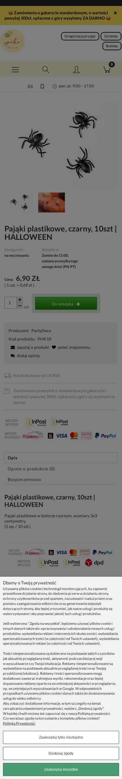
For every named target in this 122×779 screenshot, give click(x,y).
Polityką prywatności (94, 713)
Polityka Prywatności (19, 723)
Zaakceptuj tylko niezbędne (61, 737)
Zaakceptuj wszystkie (61, 769)
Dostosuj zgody (61, 753)
